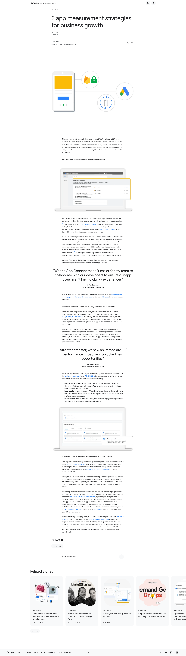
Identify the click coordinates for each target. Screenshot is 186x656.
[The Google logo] (10, 652)
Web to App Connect (107, 229)
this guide (105, 297)
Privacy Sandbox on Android (99, 519)
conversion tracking (89, 224)
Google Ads (57, 546)
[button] (130, 43)
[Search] (148, 3)
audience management (73, 376)
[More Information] (121, 556)
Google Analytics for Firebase (72, 317)
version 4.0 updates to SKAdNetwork (99, 469)
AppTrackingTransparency (76, 464)
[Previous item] (32, 631)
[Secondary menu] (153, 3)
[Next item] (37, 631)
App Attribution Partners (73, 509)
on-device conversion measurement (82, 497)
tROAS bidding (89, 376)
